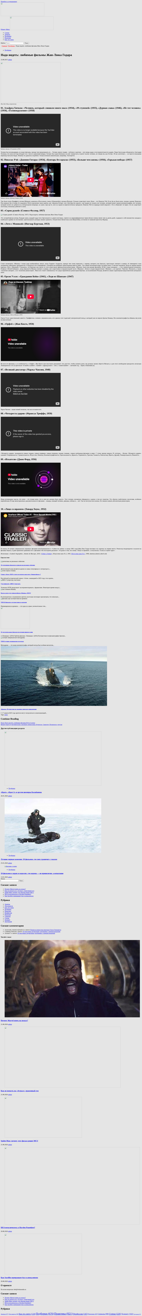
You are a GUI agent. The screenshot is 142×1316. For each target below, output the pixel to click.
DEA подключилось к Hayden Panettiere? (18, 894)
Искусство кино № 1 (78, 554)
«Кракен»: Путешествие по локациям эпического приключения (19, 709)
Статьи (7, 33)
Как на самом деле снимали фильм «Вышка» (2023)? (16, 593)
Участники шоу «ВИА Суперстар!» (11, 584)
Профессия (8, 913)
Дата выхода (9, 906)
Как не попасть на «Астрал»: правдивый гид (19, 891)
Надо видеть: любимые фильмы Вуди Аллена (18, 723)
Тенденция (8, 921)
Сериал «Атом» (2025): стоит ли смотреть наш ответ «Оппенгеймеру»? (21, 574)
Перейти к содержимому (9, 1)
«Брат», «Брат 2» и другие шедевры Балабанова (21, 792)
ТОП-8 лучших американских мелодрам (12, 641)
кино (6, 715)
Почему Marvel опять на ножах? (15, 889)
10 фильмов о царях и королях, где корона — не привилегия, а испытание (32, 873)
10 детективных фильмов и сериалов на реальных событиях (18, 565)
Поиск (3, 879)
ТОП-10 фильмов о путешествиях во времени (14, 602)
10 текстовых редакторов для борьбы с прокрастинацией (41, 931)
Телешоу (7, 920)
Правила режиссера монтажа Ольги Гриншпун (45, 930)
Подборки (8, 36)
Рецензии (8, 38)
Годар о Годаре (46, 554)
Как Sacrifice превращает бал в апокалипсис (19, 896)
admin (10, 59)
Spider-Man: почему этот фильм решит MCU (19, 892)
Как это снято (9, 39)
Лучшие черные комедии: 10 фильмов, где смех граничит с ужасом (29, 859)
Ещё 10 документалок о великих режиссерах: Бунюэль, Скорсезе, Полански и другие (31, 724)
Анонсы (7, 34)
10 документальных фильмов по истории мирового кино (17, 632)
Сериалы (8, 916)
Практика (8, 911)
